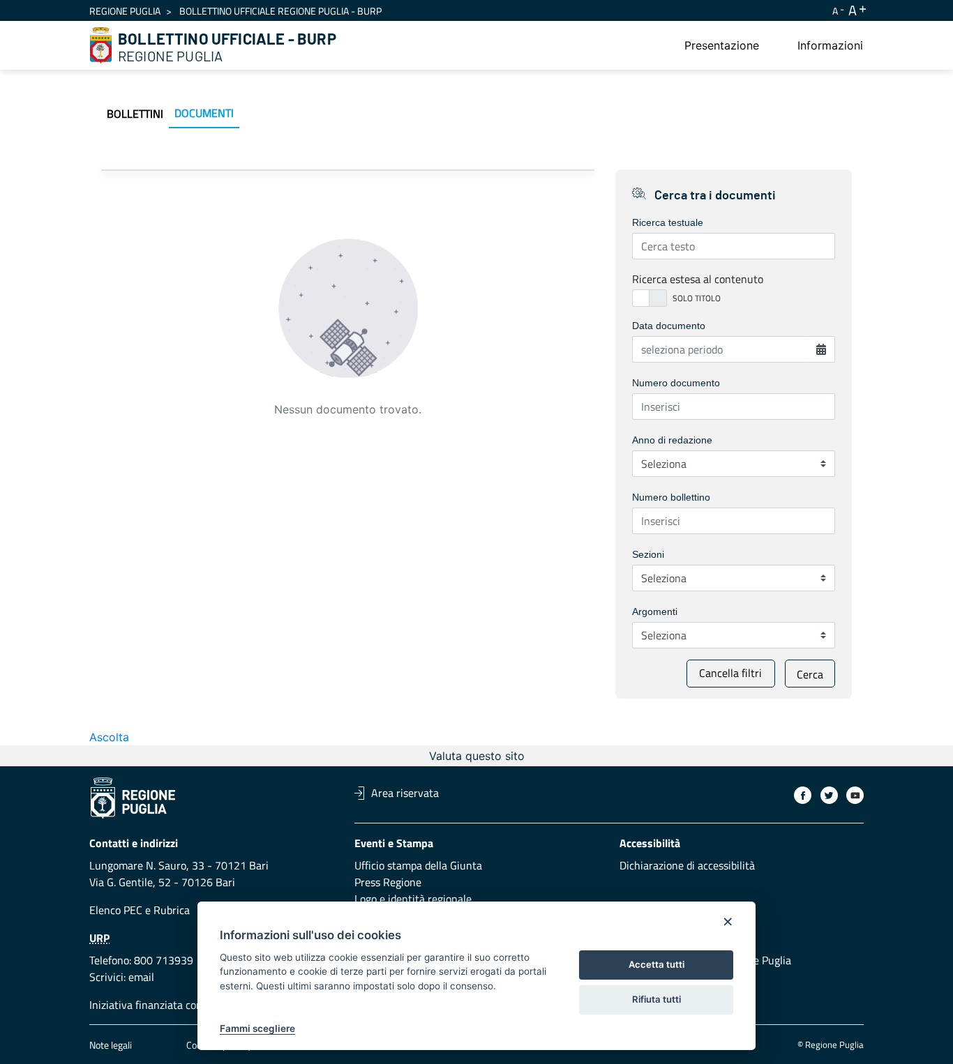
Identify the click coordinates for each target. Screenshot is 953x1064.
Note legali (110, 1045)
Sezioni (648, 554)
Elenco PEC (115, 910)
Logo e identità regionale (413, 898)
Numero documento (676, 383)
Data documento (668, 325)
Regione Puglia (124, 10)
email (141, 976)
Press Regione (387, 882)
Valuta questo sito (477, 756)
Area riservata (405, 792)
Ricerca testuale (667, 222)
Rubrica (171, 910)
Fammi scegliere (257, 1028)
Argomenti (654, 611)
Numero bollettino (671, 497)
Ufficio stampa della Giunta (418, 865)
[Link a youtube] (855, 795)
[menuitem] (721, 45)
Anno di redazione (672, 440)
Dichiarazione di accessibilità (687, 865)
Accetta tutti (656, 964)
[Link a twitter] (829, 795)
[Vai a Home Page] (101, 45)
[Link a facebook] (802, 795)
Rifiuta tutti (656, 999)
